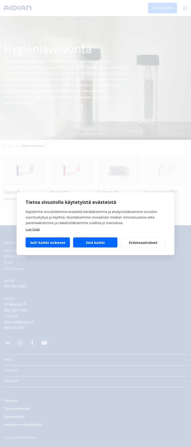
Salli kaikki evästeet (47, 242)
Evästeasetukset (143, 242)
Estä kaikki (95, 242)
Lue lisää (33, 229)
